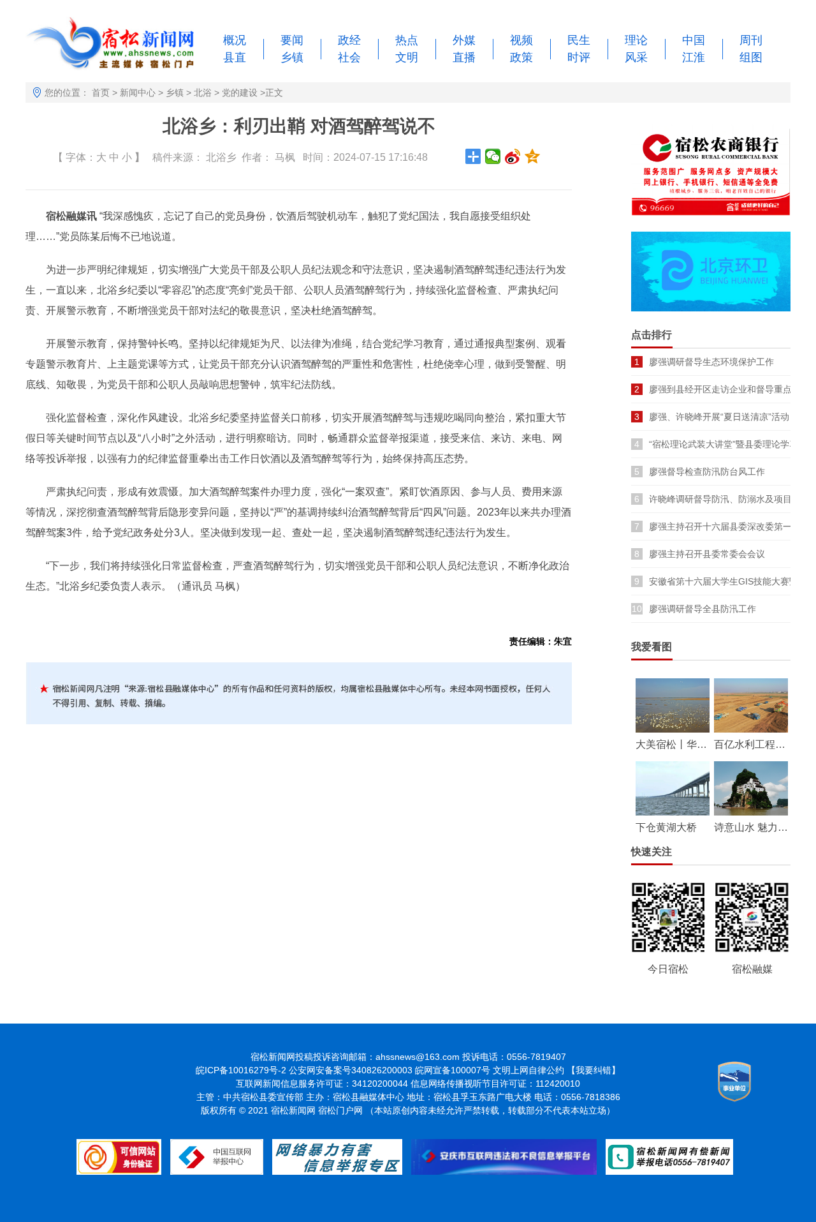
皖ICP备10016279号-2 (241, 1070)
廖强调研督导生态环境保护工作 (711, 362)
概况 (234, 40)
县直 (234, 57)
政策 (521, 57)
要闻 (291, 40)
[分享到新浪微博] (513, 156)
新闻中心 (138, 92)
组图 (751, 57)
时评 (578, 57)
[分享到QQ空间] (533, 156)
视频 (521, 40)
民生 (578, 40)
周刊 (751, 40)
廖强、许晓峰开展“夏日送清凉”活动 (719, 417)
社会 (349, 57)
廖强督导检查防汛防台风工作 (707, 471)
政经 (349, 40)
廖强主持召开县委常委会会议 (707, 554)
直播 (464, 57)
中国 (693, 40)
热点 (406, 40)
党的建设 (240, 92)
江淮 (693, 57)
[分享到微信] (493, 156)
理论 (636, 40)
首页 (101, 92)
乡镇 (291, 57)
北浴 (203, 92)
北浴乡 (221, 157)
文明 (406, 57)
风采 (636, 57)
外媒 (464, 40)
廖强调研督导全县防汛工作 (702, 609)
